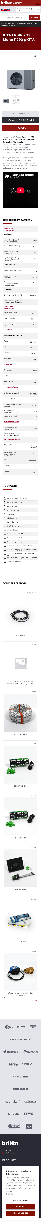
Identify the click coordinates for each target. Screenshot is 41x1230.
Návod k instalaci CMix (15, 502)
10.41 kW (34, 400)
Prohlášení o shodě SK (15, 538)
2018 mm (33, 342)
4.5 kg (35, 382)
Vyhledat (34, 17)
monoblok (33, 461)
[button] (35, 56)
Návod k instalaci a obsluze (17, 498)
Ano (35, 466)
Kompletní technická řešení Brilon (19, 546)
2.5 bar (34, 325)
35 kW (35, 246)
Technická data (12, 522)
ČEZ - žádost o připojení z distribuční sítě (22, 550)
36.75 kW (33, 271)
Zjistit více (10, 1194)
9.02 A (35, 411)
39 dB (35, 428)
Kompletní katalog (14, 561)
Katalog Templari (13, 510)
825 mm (34, 353)
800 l (35, 453)
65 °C (35, 241)
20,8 (36, 1000)
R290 (35, 371)
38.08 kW (33, 296)
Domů (3, 23)
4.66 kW (34, 277)
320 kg (34, 359)
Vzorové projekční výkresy (16, 542)
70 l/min (34, 313)
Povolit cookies (20, 1213)
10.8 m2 (34, 283)
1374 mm (33, 348)
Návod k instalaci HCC (15, 506)
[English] (5, 9)
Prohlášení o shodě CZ (15, 534)
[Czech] (2, 9)
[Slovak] (8, 9)
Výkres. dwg (11, 514)
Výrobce (11, 23)
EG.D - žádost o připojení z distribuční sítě (21, 554)
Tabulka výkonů (12, 518)
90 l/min (34, 319)
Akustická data (12, 530)
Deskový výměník (34, 446)
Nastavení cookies (20, 1200)
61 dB (35, 434)
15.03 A (34, 405)
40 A (35, 417)
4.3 (36, 302)
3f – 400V (33, 394)
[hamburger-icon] (37, 2)
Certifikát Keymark (13, 526)
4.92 (35, 252)
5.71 (35, 258)
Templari (19, 23)
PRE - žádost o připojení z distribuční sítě (22, 558)
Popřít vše (20, 1207)
